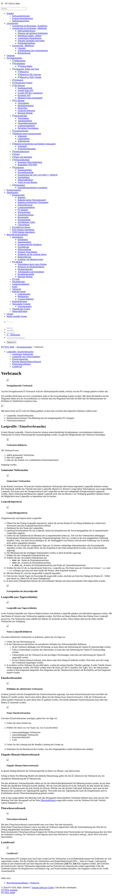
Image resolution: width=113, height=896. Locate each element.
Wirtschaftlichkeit (48, 800)
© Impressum (13, 335)
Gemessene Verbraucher (22, 354)
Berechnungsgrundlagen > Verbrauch (23, 883)
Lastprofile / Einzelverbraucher (20, 351)
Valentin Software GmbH (43, 887)
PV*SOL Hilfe (7, 347)
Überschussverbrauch (21, 364)
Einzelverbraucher (20, 359)
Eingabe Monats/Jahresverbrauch (26, 361)
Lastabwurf (17, 366)
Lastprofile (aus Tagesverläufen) (26, 356)
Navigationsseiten (24, 347)
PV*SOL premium (9, 890)
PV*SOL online (8, 892)
